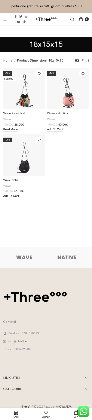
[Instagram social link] (26, 16)
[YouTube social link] (19, 22)
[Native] (67, 257)
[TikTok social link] (24, 22)
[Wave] (24, 257)
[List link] (46, 333)
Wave (7, 119)
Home (8, 61)
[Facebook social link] (15, 16)
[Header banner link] (46, 6)
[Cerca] (72, 19)
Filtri (85, 61)
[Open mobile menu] (5, 19)
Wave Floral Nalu (15, 113)
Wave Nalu (10, 180)
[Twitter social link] (21, 16)
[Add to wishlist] (39, 73)
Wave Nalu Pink (57, 113)
